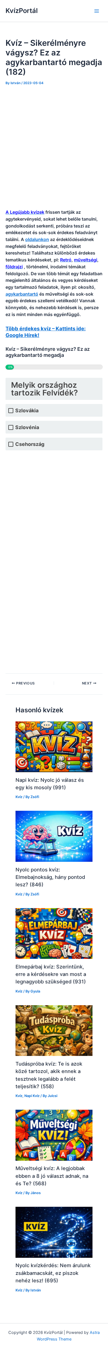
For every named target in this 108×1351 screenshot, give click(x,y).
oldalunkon (37, 239)
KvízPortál (22, 11)
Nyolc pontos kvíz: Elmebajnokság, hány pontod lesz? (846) (50, 877)
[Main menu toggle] (96, 11)
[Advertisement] (54, 147)
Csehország (29, 444)
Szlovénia (27, 427)
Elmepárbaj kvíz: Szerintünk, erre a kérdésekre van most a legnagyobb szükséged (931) (51, 974)
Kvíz (19, 797)
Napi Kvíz (32, 1096)
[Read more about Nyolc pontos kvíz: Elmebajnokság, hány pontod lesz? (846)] (54, 836)
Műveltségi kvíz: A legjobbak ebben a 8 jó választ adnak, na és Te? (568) (52, 1175)
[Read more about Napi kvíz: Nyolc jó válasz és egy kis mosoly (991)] (54, 746)
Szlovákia (26, 410)
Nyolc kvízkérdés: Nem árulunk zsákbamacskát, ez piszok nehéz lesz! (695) (53, 1272)
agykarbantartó (22, 294)
